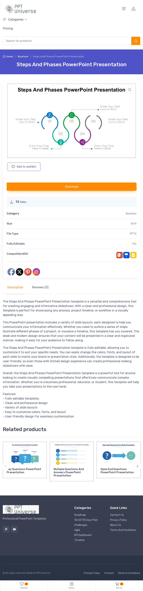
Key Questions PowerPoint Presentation (24, 471)
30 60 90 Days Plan (86, 520)
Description (15, 287)
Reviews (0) (40, 287)
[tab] (15, 287)
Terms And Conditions (123, 530)
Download (71, 186)
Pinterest (6, 529)
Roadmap (80, 515)
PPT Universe (43, 573)
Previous (5, 466)
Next (137, 466)
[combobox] (71, 41)
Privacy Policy (118, 520)
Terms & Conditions (129, 573)
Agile (77, 530)
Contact (109, 573)
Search (136, 41)
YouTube (14, 529)
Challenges (80, 525)
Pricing (8, 28)
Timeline (79, 540)
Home (9, 56)
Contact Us (117, 515)
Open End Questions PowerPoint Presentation (117, 471)
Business (23, 56)
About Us (115, 525)
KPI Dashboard (82, 535)
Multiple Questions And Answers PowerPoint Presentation (69, 472)
